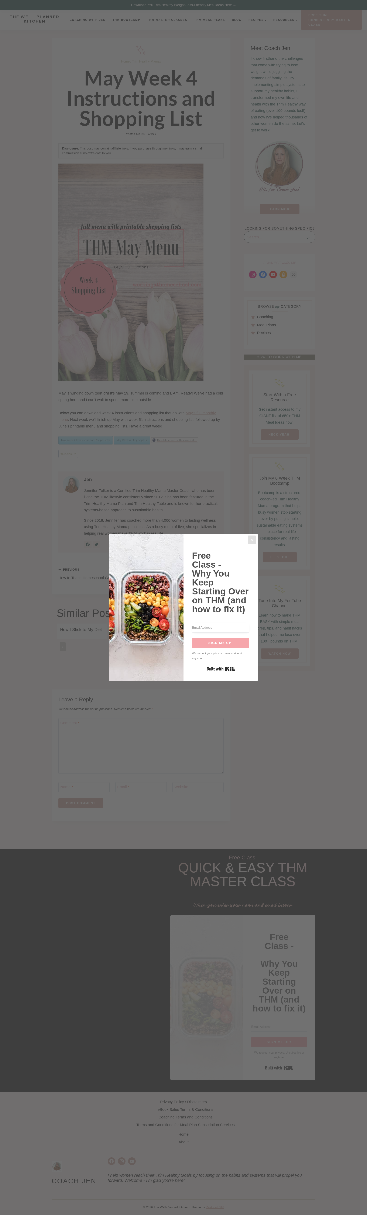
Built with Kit (221, 669)
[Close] (252, 540)
